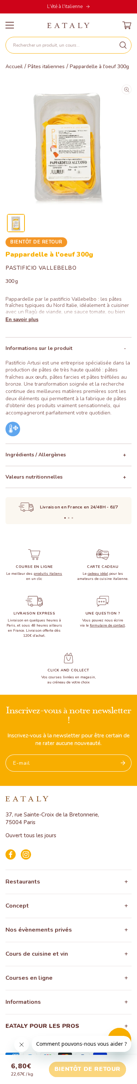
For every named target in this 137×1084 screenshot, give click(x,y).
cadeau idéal (98, 573)
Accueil (14, 66)
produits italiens (48, 573)
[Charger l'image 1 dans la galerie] (15, 222)
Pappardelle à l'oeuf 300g (99, 66)
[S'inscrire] (123, 763)
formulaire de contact (107, 625)
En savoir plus (21, 319)
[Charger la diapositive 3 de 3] (72, 518)
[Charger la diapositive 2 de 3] (69, 518)
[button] (68, 45)
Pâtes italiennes (46, 66)
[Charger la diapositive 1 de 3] (65, 518)
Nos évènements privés (38, 930)
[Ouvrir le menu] (9, 25)
